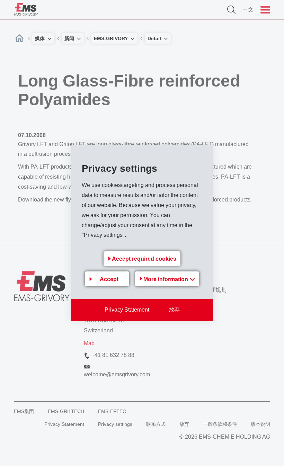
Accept (109, 279)
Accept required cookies (144, 259)
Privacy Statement (127, 310)
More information (166, 279)
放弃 (174, 310)
